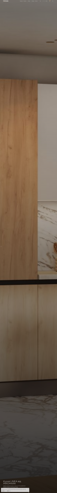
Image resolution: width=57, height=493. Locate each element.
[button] (1, 246)
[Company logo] (5, 1)
